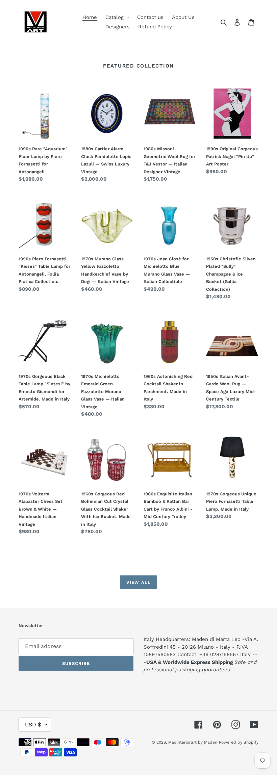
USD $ (33, 724)
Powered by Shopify (238, 742)
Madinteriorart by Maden (192, 742)
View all (138, 582)
